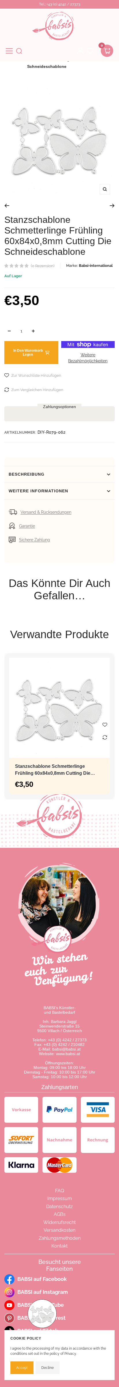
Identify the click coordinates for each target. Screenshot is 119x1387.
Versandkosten (59, 1230)
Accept (22, 1368)
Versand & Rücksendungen (46, 512)
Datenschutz (59, 1206)
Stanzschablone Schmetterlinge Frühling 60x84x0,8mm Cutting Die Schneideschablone (52, 770)
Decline (47, 1368)
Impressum (59, 1198)
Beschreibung (26, 474)
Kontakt (59, 1246)
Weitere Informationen (38, 491)
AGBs (60, 1214)
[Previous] (6, 206)
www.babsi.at (68, 1053)
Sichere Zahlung (34, 539)
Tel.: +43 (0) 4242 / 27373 (59, 4)
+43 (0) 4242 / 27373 (67, 1040)
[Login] (80, 50)
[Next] (112, 206)
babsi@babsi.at (66, 1049)
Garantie (27, 526)
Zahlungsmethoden (60, 1238)
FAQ (59, 1190)
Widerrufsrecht (59, 1222)
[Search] (19, 50)
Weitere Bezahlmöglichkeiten (87, 358)
